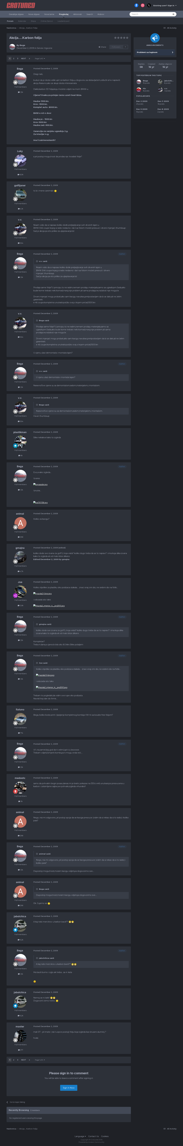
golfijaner (20, 185)
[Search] (173, 14)
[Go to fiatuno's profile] (20, 719)
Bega (22, 45)
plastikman (20, 432)
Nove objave (34, 14)
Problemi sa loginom (147, 52)
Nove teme (49, 14)
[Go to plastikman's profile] (20, 442)
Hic (144, 88)
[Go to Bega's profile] (12, 47)
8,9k (21, 174)
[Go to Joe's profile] (20, 591)
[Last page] (29, 58)
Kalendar (22, 21)
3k (21, 801)
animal (20, 513)
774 (21, 733)
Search (90, 14)
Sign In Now (68, 1088)
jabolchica (20, 916)
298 (21, 537)
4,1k (21, 209)
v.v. (20, 219)
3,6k (21, 605)
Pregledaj (63, 14)
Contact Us (93, 1136)
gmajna (20, 547)
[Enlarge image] (55, 191)
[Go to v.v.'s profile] (20, 229)
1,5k (21, 92)
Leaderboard (63, 21)
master (20, 1026)
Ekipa (33, 21)
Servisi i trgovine (44, 48)
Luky (20, 151)
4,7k (21, 571)
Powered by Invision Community (91, 1142)
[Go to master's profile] (20, 1036)
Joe (20, 582)
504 (21, 243)
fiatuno (20, 709)
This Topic (163, 14)
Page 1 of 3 (39, 59)
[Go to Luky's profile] (20, 161)
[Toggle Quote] (37, 261)
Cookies (105, 1136)
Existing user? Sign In (164, 5)
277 (21, 1050)
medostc (20, 778)
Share (103, 47)
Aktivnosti (77, 14)
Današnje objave (16, 14)
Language (80, 1136)
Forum (10, 21)
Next (23, 59)
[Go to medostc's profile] (20, 787)
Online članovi (47, 21)
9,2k (21, 940)
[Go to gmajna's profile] (20, 557)
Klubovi (101, 14)
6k (21, 455)
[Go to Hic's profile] (139, 89)
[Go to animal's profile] (20, 523)
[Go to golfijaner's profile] (20, 195)
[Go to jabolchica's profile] (20, 926)
